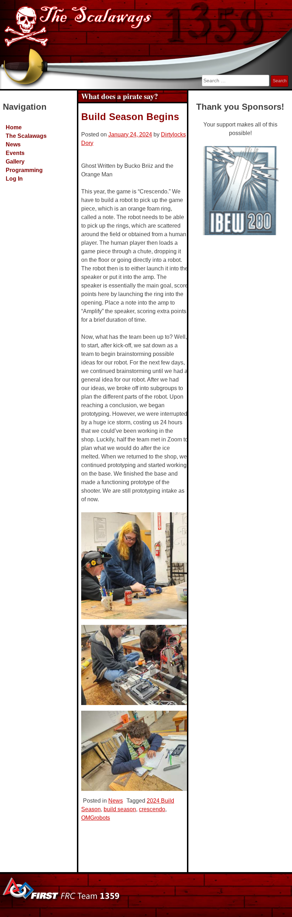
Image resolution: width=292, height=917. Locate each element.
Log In (14, 179)
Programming (24, 170)
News (13, 144)
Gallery (15, 162)
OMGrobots (95, 818)
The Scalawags (26, 136)
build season (120, 809)
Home (14, 127)
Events (15, 153)
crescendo (152, 809)
